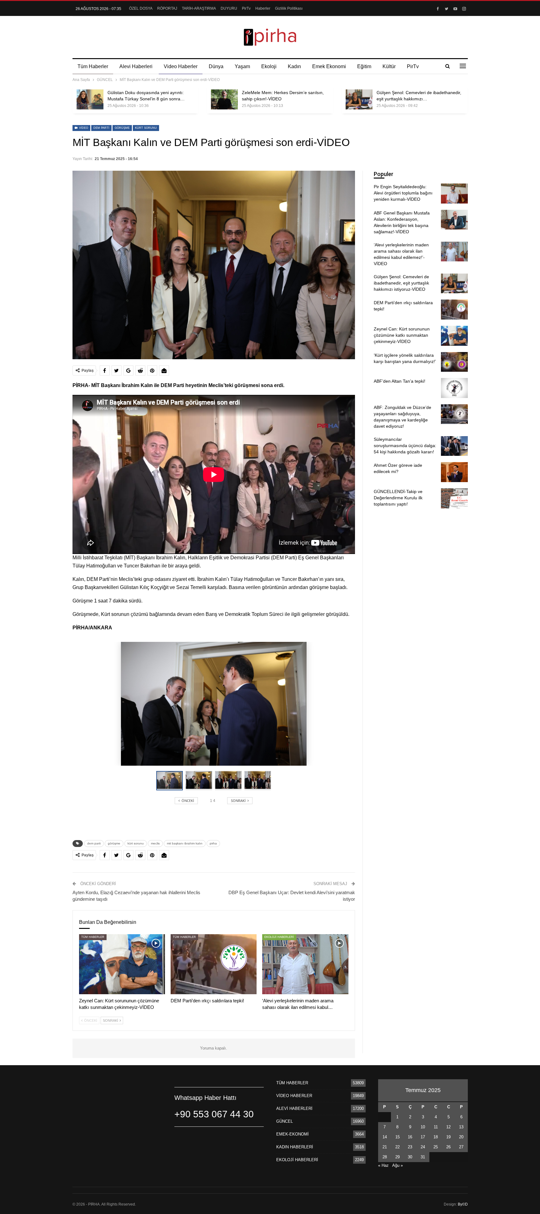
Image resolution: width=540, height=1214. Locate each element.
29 (397, 1157)
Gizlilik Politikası (288, 8)
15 (397, 1137)
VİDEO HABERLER (294, 1095)
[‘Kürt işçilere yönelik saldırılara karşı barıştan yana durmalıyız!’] (454, 362)
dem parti (101, 127)
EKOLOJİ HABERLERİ (279, 937)
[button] (200, 780)
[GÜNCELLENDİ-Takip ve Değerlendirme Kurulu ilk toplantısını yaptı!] (454, 498)
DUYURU (229, 8)
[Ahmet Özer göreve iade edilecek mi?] (454, 472)
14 (384, 1137)
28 (384, 1157)
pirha (213, 843)
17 (423, 1137)
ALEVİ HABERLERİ (294, 1108)
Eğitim (364, 66)
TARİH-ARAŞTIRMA (199, 8)
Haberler (262, 8)
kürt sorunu (146, 127)
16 (410, 1137)
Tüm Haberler (93, 66)
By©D (463, 1204)
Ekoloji (269, 66)
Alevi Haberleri (135, 66)
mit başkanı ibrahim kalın (184, 843)
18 (435, 1137)
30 (410, 1157)
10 (423, 1127)
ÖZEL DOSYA (140, 8)
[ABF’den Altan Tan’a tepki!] (454, 388)
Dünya (216, 66)
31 (423, 1157)
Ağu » (397, 1165)
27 (461, 1147)
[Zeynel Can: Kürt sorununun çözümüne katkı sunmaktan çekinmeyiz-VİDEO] (122, 964)
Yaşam (242, 66)
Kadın (294, 66)
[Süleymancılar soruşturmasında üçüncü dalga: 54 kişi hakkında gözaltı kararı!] (454, 446)
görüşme (122, 127)
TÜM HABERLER (92, 937)
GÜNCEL (284, 1121)
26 (448, 1147)
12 (448, 1127)
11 (436, 1127)
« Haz (383, 1165)
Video (83, 127)
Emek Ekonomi (329, 66)
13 (461, 1127)
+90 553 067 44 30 (214, 1114)
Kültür (389, 66)
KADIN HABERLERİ (294, 1147)
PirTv (246, 8)
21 (384, 1147)
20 (461, 1137)
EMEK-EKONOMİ (292, 1134)
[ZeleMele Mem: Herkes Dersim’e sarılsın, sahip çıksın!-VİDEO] (224, 99)
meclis (155, 843)
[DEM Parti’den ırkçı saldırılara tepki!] (214, 964)
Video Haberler (181, 66)
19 (448, 1137)
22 (397, 1147)
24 (423, 1147)
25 (435, 1147)
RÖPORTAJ (167, 8)
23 (410, 1147)
